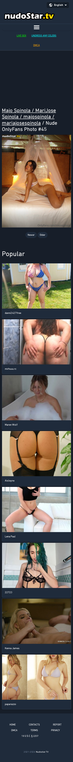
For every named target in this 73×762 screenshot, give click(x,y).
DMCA (36, 45)
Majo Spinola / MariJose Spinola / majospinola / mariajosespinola (29, 116)
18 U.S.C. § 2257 (30, 736)
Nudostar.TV (42, 752)
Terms (34, 730)
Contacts (34, 724)
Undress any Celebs (43, 35)
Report (57, 724)
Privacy (55, 730)
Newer (31, 234)
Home (13, 724)
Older (42, 234)
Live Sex (21, 35)
